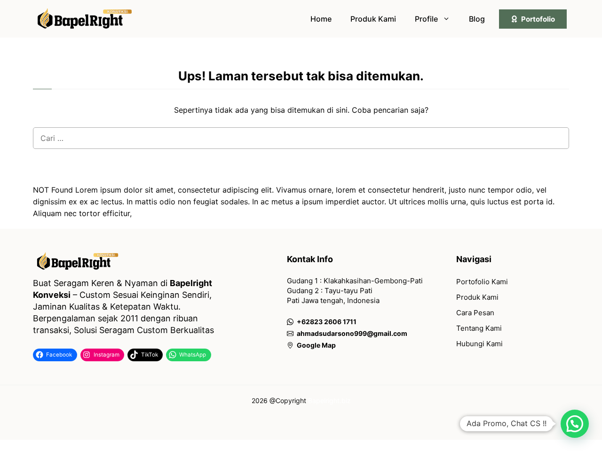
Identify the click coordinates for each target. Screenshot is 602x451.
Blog (477, 18)
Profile (426, 18)
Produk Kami (373, 18)
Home (321, 18)
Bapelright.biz (329, 400)
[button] (575, 424)
